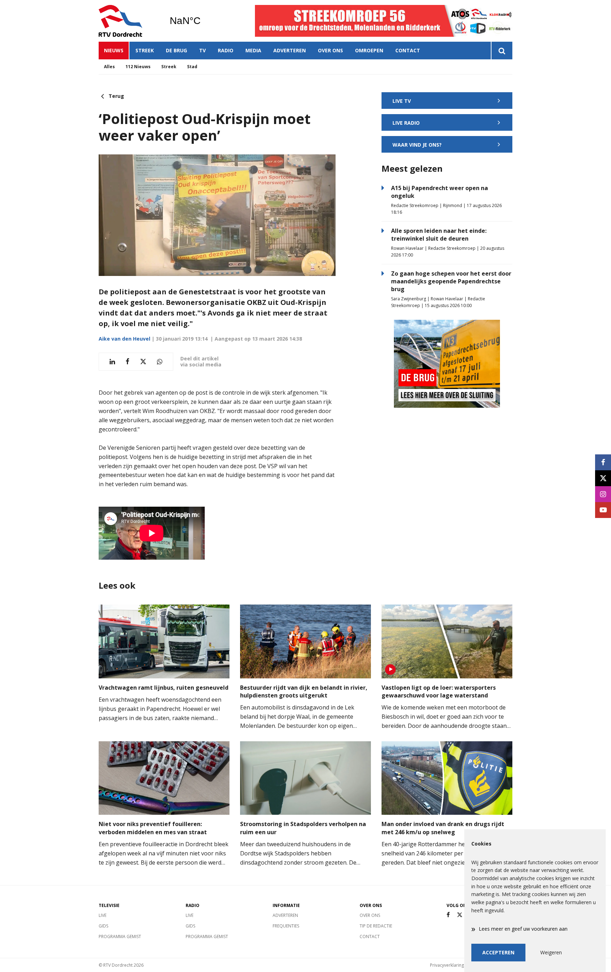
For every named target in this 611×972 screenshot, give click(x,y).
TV (202, 50)
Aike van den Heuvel (124, 338)
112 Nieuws (138, 67)
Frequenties (286, 926)
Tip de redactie (376, 926)
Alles (109, 67)
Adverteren (289, 50)
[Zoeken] (501, 50)
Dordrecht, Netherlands (203, 21)
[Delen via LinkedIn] (112, 361)
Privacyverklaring (447, 965)
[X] (459, 915)
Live (102, 915)
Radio (225, 50)
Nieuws (113, 50)
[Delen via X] (143, 361)
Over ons (330, 50)
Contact (407, 50)
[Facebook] (448, 915)
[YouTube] (603, 510)
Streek (144, 50)
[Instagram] (603, 494)
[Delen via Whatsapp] (160, 361)
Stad (192, 67)
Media (253, 50)
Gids (103, 926)
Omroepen (369, 50)
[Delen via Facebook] (127, 361)
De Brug (176, 50)
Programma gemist (120, 936)
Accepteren (498, 952)
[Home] (129, 21)
